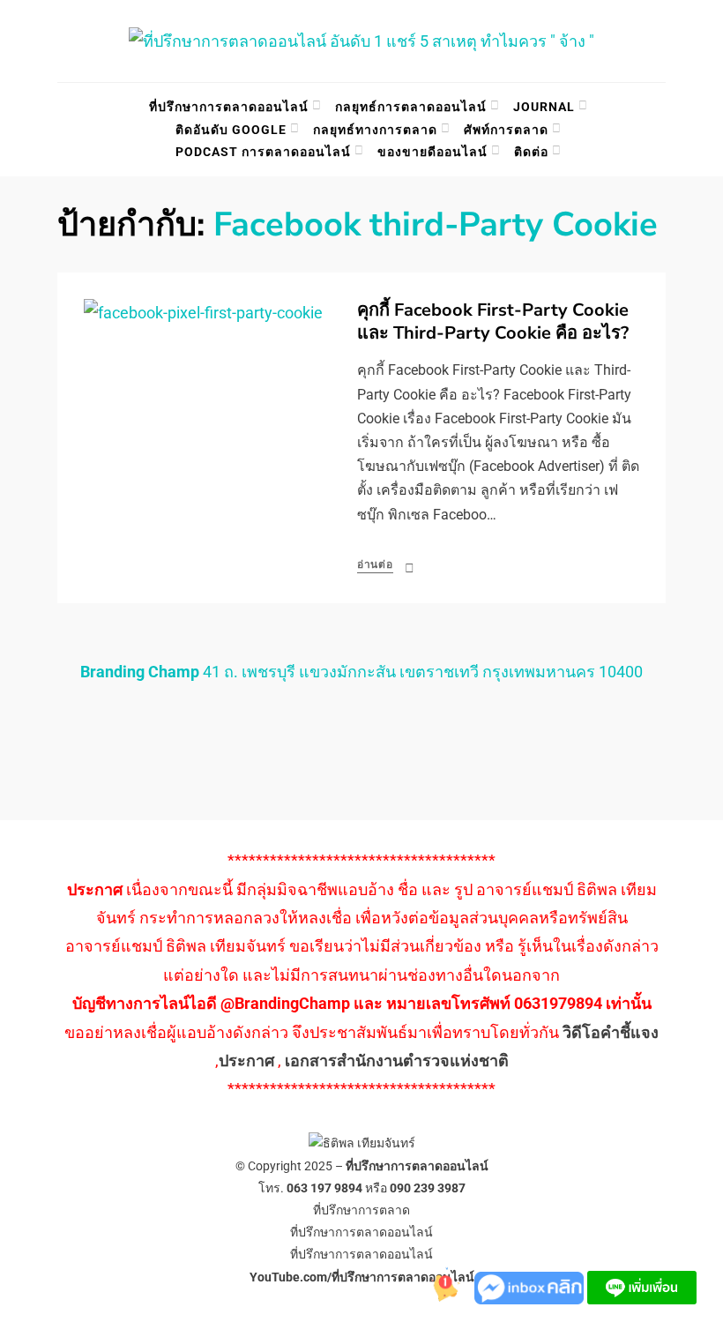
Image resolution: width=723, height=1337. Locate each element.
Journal (544, 107)
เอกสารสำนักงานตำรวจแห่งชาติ (397, 1060)
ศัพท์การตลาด (506, 130)
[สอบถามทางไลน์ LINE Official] (642, 1286)
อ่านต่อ (375, 564)
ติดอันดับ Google (231, 130)
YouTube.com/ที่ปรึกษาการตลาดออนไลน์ (362, 1277)
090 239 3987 (428, 1188)
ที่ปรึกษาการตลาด (361, 1210)
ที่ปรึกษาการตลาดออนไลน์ (229, 107)
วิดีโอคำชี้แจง (611, 1032)
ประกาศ (246, 1060)
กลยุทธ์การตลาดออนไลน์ (411, 107)
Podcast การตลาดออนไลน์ (263, 152)
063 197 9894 (324, 1188)
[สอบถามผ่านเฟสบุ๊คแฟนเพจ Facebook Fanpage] (530, 1286)
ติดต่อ (531, 152)
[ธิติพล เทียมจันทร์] (439, 1286)
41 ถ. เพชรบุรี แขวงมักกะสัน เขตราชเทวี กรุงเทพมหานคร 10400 (361, 671)
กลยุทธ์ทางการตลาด (375, 130)
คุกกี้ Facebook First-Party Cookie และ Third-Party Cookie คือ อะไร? (493, 321)
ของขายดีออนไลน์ (432, 152)
